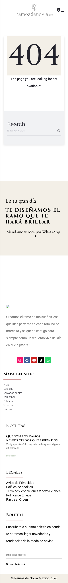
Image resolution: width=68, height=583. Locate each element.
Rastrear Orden (17, 499)
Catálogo (8, 388)
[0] (62, 9)
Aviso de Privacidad (20, 483)
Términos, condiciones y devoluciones (33, 491)
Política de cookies (19, 487)
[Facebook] (27, 360)
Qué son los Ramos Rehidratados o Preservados (32, 438)
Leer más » (11, 455)
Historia (7, 409)
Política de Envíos (18, 495)
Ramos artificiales (12, 393)
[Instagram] (20, 360)
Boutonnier (9, 397)
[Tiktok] (41, 360)
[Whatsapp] (48, 360)
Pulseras (8, 401)
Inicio (6, 384)
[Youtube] (34, 360)
